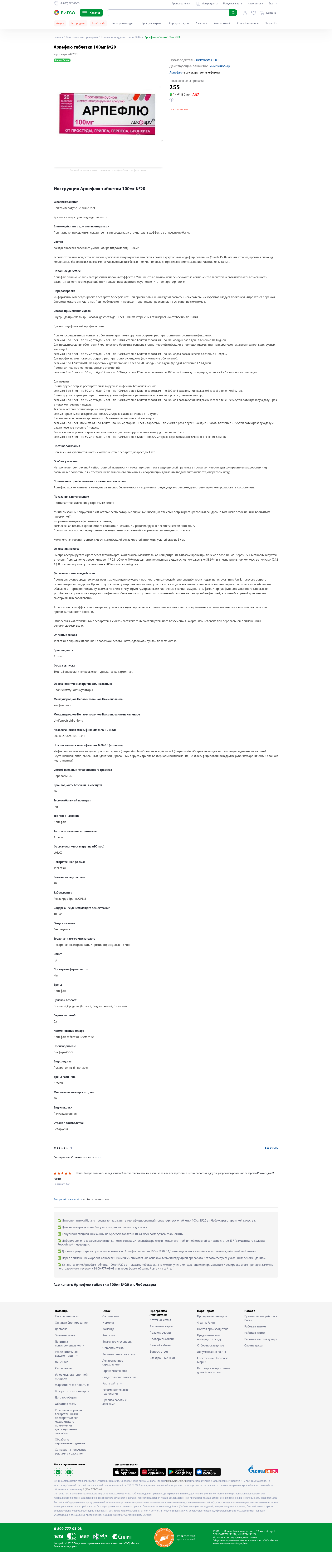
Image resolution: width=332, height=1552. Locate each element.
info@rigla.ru (240, 1543)
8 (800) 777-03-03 (92, 1489)
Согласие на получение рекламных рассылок (70, 1451)
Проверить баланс (162, 1339)
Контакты (108, 1335)
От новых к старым (75, 1157)
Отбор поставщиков (210, 1345)
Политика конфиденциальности (69, 1343)
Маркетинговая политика (72, 1385)
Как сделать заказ (67, 1316)
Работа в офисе (254, 1333)
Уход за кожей (222, 23)
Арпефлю (175, 72)
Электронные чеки (162, 1358)
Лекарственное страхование (112, 1362)
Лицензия (61, 1362)
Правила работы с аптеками (114, 1402)
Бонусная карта (232, 3)
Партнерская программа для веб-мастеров (213, 1370)
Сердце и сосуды (179, 23)
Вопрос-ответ (159, 1351)
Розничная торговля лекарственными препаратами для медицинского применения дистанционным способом (68, 1422)
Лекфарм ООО (207, 60)
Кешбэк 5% (98, 23)
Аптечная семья (160, 1320)
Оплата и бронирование (71, 1322)
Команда (108, 1329)
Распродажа (78, 23)
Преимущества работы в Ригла (260, 1318)
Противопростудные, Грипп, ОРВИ (120, 37)
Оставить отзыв (113, 1348)
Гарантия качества (114, 1371)
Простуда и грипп (151, 23)
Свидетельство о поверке (119, 1377)
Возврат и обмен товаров (72, 1391)
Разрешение (63, 1368)
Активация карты (161, 1326)
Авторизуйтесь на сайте (68, 1199)
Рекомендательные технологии (115, 1391)
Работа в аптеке (255, 1326)
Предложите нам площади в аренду (209, 1337)
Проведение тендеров (212, 1316)
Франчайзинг (206, 1322)
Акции (60, 23)
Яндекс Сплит (273, 23)
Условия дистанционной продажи (71, 1376)
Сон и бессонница (248, 23)
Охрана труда (253, 1345)
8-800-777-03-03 (68, 1529)
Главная (58, 37)
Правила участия (161, 1332)
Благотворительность (117, 1341)
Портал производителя (212, 1329)
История (108, 1322)
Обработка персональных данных (70, 1441)
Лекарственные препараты (81, 37)
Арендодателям (181, 3)
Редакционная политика (118, 1354)
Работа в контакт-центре (261, 1339)
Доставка (61, 1329)
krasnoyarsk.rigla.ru (176, 1481)
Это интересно (65, 1335)
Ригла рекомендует (123, 23)
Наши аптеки (255, 3)
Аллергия (201, 23)
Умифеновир (220, 66)
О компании (110, 1316)
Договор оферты (66, 1397)
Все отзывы (271, 1147)
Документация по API (211, 1352)
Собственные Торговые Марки (212, 1360)
